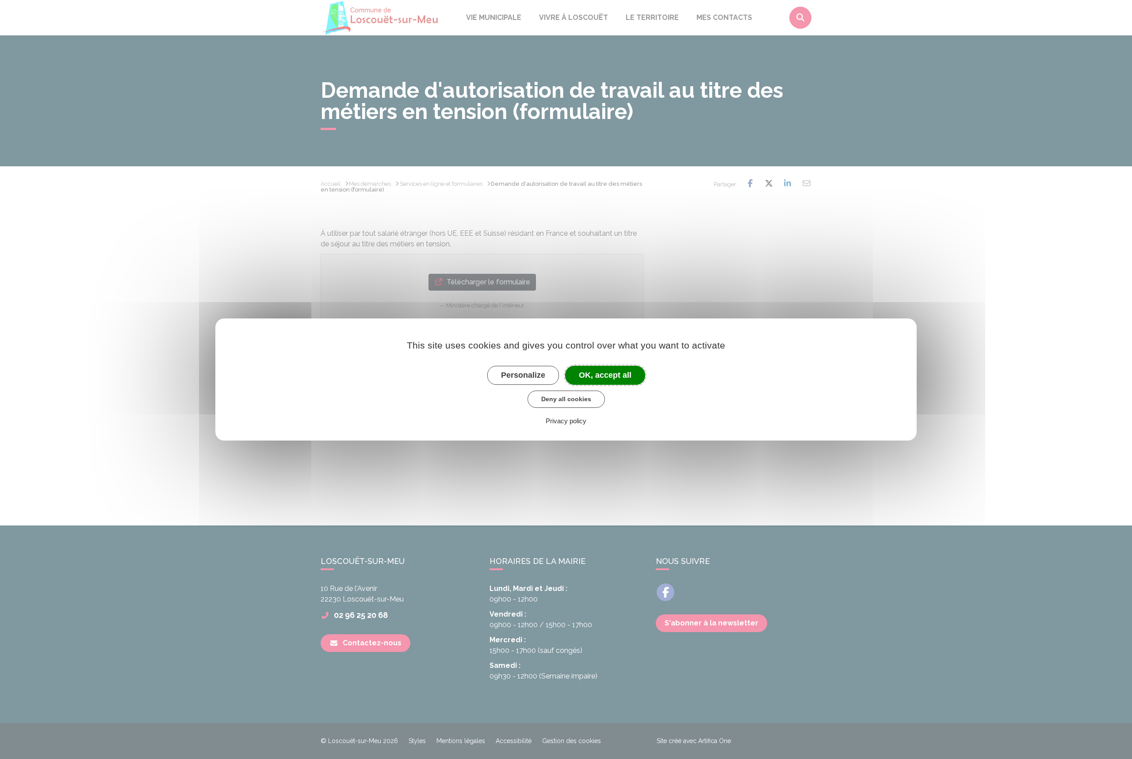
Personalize (523, 375)
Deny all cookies (566, 398)
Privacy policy (566, 421)
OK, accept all (605, 375)
